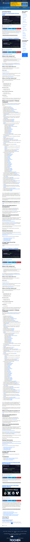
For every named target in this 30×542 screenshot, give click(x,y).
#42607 (18, 178)
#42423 (10, 128)
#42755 (14, 188)
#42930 (11, 138)
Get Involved (24, 19)
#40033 (5, 184)
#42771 (15, 181)
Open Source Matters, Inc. (14, 538)
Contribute (24, 7)
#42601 (18, 149)
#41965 (19, 182)
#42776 (16, 188)
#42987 (15, 381)
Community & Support (18, 0)
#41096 (5, 137)
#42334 (7, 176)
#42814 (10, 372)
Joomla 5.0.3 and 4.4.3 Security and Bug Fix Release (11, 463)
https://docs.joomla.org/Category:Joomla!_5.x (8, 221)
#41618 (5, 143)
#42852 (9, 156)
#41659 (12, 110)
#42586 (12, 177)
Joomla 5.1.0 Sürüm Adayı (9, 459)
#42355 (16, 126)
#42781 (9, 161)
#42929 (10, 380)
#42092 (14, 389)
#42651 (18, 174)
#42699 (13, 120)
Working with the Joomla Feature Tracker (9, 237)
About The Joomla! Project (25, 22)
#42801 (9, 160)
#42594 (6, 148)
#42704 (17, 112)
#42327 (11, 131)
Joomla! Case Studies (24, 26)
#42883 (10, 164)
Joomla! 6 (18, 7)
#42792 (10, 162)
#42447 (10, 127)
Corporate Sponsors (24, 46)
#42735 (10, 166)
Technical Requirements (25, 38)
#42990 (9, 157)
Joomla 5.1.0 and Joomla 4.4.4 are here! (10, 14)
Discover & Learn (12, 0)
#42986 (12, 108)
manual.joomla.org (14, 223)
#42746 (13, 124)
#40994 (6, 118)
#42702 (14, 111)
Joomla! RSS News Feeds (24, 35)
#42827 (11, 159)
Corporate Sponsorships (24, 44)
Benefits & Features (13, 7)
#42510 (5, 122)
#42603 (11, 189)
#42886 (11, 163)
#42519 (12, 388)
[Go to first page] (3, 523)
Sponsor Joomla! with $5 (22, 533)
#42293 (10, 339)
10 (13, 523)
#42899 (11, 169)
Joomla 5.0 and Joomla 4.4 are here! (8, 513)
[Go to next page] (19, 523)
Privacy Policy (13, 533)
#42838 (10, 158)
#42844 (16, 150)
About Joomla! (7, 7)
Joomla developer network (7, 239)
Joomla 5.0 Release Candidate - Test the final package (10, 515)
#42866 (11, 364)
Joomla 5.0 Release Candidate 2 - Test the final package (11, 514)
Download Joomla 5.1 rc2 (5, 71)
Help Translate (11, 534)
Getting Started (25, 15)
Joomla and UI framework (7, 240)
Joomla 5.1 (17, 32)
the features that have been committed (13, 104)
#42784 (19, 188)
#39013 (18, 185)
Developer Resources (24, 0)
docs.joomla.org (8, 223)
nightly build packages (5, 74)
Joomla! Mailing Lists (25, 30)
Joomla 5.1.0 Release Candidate (10, 248)
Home (3, 7)
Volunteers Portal (24, 51)
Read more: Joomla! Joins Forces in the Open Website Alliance (11, 509)
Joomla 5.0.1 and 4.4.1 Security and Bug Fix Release (10, 512)
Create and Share (24, 18)
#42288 (12, 338)
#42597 (6, 356)
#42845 (12, 363)
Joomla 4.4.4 (6, 33)
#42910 (11, 170)
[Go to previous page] (4, 523)
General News (8, 497)
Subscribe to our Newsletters (25, 55)
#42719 (8, 135)
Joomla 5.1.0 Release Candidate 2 (10, 38)
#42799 (11, 107)
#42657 (13, 119)
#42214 (10, 153)
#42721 (13, 347)
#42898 (11, 168)
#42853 (10, 155)
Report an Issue (16, 534)
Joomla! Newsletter (24, 33)
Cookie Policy (17, 533)
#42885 (11, 190)
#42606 (8, 141)
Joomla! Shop (24, 28)
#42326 (10, 130)
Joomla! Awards (25, 24)
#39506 (15, 144)
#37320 (5, 396)
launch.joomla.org (10, 76)
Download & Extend (7, 0)
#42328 (9, 132)
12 (16, 523)
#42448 (17, 139)
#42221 (15, 109)
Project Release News (9, 25)
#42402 (13, 330)
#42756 (12, 188)
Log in (20, 534)
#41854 (14, 397)
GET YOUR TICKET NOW (24, 4)
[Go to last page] (21, 523)
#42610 (16, 173)
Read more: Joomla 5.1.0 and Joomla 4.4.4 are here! (10, 35)
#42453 (12, 125)
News (21, 7)
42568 (18, 151)
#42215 (9, 167)
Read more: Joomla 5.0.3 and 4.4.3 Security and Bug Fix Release (12, 482)
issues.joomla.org (14, 419)
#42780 (5, 115)
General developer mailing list (7, 238)
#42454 (12, 133)
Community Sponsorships (24, 48)
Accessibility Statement (7, 533)
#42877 (10, 165)
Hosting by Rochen (15, 541)
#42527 (19, 180)
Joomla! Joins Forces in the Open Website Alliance (10, 486)
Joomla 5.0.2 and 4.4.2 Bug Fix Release (8, 511)
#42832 (8, 113)
